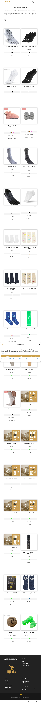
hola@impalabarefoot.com (28, 686)
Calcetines (7, 680)
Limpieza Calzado (8, 687)
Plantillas (6, 682)
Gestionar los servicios (5, 353)
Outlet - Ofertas (25, 665)
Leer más (6, 16)
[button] (39, 344)
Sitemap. (25, 698)
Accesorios (7, 678)
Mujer (23, 659)
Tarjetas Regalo (25, 663)
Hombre (23, 658)
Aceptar (7, 356)
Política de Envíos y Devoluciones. (24, 697)
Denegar (20, 356)
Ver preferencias (33, 356)
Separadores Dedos (8, 685)
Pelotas (6, 683)
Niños (23, 661)
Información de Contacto (19, 698)
